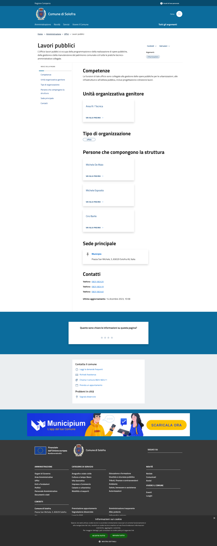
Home (40, 34)
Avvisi (148, 480)
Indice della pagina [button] (48, 66)
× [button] (214, 518)
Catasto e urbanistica (81, 487)
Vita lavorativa (78, 480)
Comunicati (151, 477)
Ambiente (113, 483)
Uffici (66, 34)
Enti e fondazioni (42, 484)
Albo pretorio (115, 511)
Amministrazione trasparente (122, 508)
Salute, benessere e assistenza (122, 487)
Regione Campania (42, 3)
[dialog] (108, 530)
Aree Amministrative (44, 477)
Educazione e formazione (120, 473)
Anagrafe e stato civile (81, 473)
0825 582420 (98, 281)
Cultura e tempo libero (81, 477)
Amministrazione (53, 34)
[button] (108, 541)
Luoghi (149, 495)
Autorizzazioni (115, 490)
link (132, 530)
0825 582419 (98, 286)
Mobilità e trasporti (80, 491)
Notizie (149, 473)
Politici (38, 487)
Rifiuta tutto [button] (119, 535)
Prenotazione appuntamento (84, 508)
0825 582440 (98, 291)
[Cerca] (179, 14)
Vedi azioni (163, 46)
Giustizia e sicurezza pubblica (121, 476)
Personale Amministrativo (46, 491)
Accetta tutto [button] (98, 536)
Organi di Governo (42, 473)
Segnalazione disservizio (82, 511)
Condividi (150, 46)
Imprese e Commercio (81, 484)
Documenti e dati (42, 494)
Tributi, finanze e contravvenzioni (123, 480)
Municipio (96, 254)
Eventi (149, 492)
